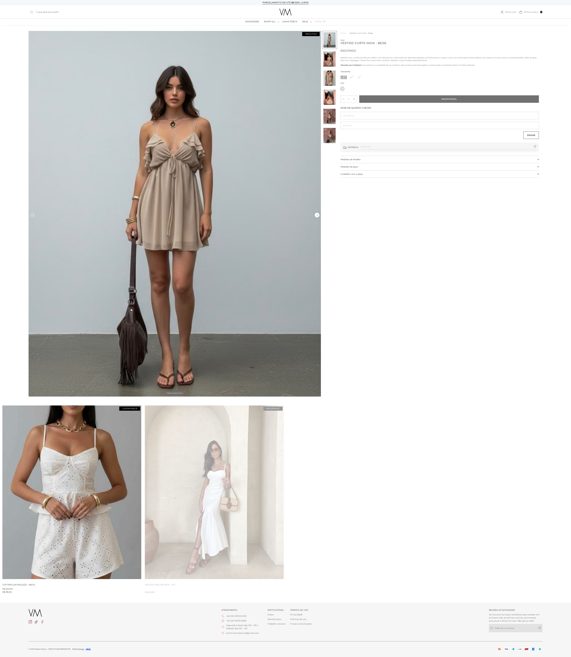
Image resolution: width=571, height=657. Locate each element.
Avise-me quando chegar (356, 108)
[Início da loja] (285, 12)
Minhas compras (533, 12)
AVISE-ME (320, 22)
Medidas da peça (349, 166)
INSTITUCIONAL (276, 610)
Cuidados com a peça (352, 174)
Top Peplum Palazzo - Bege (18, 584)
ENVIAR (531, 135)
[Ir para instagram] (30, 622)
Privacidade (296, 614)
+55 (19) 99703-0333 (236, 616)
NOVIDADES (252, 22)
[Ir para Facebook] (42, 622)
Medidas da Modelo (351, 159)
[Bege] (342, 89)
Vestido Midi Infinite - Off (160, 584)
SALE (305, 22)
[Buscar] (33, 12)
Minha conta (510, 12)
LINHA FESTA (289, 22)
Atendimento (274, 619)
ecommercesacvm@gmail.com (242, 633)
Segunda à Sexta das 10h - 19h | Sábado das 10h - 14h (242, 627)
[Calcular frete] (535, 146)
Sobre (271, 614)
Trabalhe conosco (277, 623)
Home (344, 33)
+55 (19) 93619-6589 (236, 620)
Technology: (78, 649)
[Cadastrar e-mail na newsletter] (539, 628)
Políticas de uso (298, 619)
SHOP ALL (270, 22)
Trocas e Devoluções (301, 623)
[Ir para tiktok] (36, 622)
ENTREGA (353, 147)
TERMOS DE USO (299, 610)
